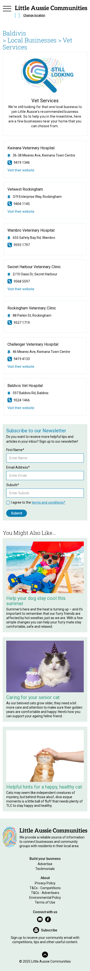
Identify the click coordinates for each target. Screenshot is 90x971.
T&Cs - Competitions (45, 888)
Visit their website (20, 170)
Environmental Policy (45, 897)
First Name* (15, 450)
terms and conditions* (48, 502)
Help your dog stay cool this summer (36, 601)
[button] (7, 12)
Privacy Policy (45, 883)
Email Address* (18, 467)
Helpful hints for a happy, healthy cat (44, 787)
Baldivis (14, 33)
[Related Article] (45, 567)
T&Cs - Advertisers (45, 893)
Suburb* (12, 485)
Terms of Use (45, 902)
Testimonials (45, 869)
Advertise (45, 864)
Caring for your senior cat (33, 697)
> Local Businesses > (32, 40)
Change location (34, 15)
